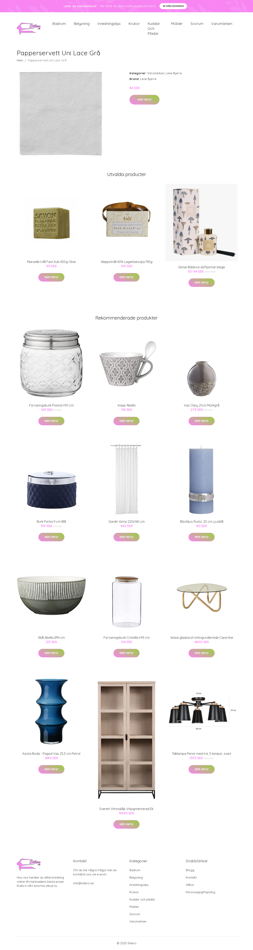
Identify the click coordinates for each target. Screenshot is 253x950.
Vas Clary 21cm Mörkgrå (201, 405)
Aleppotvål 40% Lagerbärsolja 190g (126, 262)
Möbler (177, 23)
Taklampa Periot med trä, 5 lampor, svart (201, 754)
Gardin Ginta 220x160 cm (127, 522)
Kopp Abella (126, 405)
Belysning (82, 23)
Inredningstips (109, 23)
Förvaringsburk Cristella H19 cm (127, 638)
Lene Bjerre (174, 73)
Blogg (190, 870)
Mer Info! (144, 99)
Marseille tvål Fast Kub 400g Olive (51, 262)
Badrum (59, 23)
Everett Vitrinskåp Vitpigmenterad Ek (126, 809)
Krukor (134, 23)
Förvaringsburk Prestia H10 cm (51, 405)
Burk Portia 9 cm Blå (51, 522)
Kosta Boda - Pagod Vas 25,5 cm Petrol (51, 754)
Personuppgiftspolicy (200, 892)
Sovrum (197, 23)
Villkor (190, 885)
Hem (20, 60)
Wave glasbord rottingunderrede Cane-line (201, 638)
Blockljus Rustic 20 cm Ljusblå (201, 522)
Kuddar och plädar (154, 28)
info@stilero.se (83, 883)
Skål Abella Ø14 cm (51, 638)
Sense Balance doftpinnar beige (201, 267)
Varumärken (221, 23)
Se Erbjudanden (173, 6)
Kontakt (191, 877)
